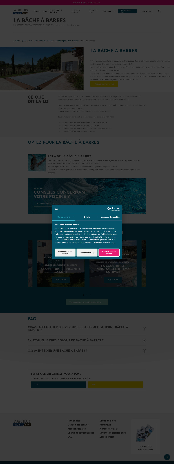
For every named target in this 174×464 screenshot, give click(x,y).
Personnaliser (85, 253)
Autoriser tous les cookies (109, 253)
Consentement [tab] (63, 217)
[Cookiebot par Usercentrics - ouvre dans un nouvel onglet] (109, 209)
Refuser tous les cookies (65, 253)
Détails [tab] (87, 217)
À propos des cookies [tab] (110, 217)
